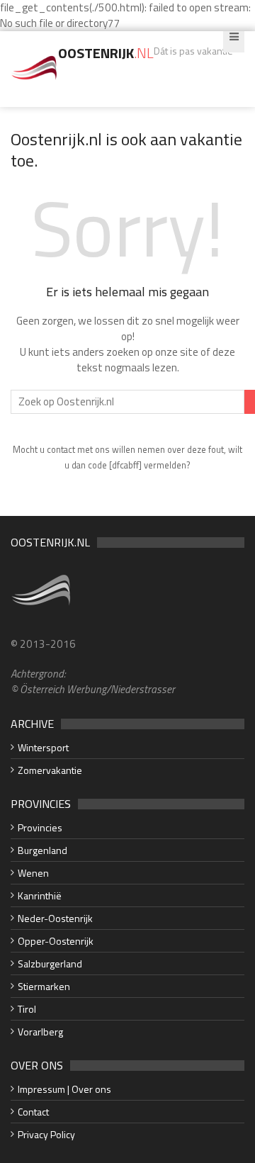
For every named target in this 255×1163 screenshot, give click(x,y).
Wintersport (43, 747)
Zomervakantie (50, 770)
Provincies (40, 827)
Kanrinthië (40, 895)
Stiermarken (44, 986)
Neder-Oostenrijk (55, 918)
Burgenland (42, 850)
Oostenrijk (106, 53)
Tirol (27, 1008)
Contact (33, 1111)
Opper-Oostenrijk (56, 940)
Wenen (33, 872)
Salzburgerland (50, 963)
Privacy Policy (46, 1134)
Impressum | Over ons (64, 1088)
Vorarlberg (40, 1031)
